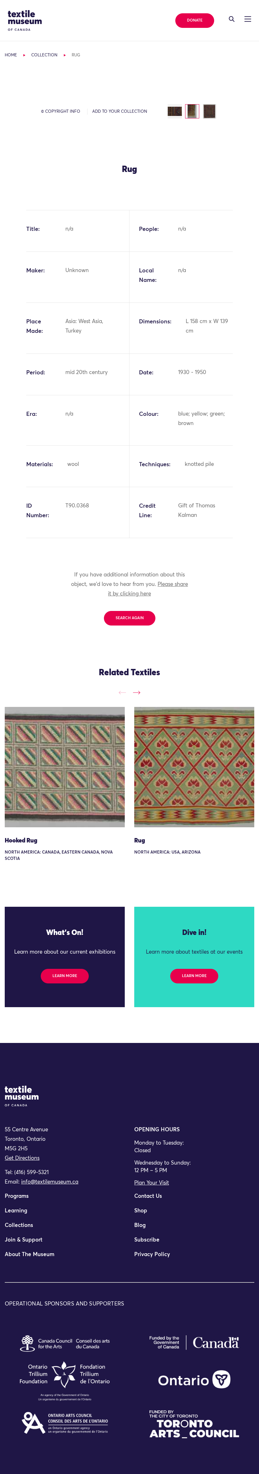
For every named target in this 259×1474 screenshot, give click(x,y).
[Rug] (194, 767)
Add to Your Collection (119, 112)
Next (136, 692)
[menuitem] (65, 1199)
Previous (122, 692)
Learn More (64, 976)
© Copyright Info (60, 112)
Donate (194, 20)
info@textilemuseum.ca (49, 1182)
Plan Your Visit (151, 1183)
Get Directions (22, 1158)
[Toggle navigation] (231, 19)
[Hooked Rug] (65, 767)
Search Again (130, 618)
